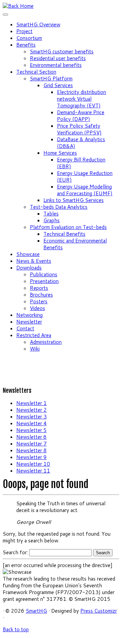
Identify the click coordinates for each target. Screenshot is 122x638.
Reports (39, 287)
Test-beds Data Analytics (58, 206)
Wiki (35, 348)
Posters (38, 301)
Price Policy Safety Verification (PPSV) (79, 129)
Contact (25, 328)
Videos (37, 308)
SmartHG (36, 610)
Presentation (44, 281)
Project (24, 31)
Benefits (26, 44)
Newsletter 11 (33, 470)
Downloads (29, 267)
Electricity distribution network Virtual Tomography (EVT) (81, 98)
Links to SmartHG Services (73, 200)
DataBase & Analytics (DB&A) (81, 143)
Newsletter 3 (31, 416)
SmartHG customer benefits (62, 51)
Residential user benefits (58, 58)
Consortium (29, 38)
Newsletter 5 (31, 430)
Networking (29, 314)
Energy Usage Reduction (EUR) (85, 176)
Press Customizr (98, 610)
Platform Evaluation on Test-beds (68, 227)
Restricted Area (33, 335)
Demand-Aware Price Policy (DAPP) (80, 116)
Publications (43, 274)
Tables (51, 213)
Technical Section (36, 71)
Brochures (41, 294)
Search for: (15, 552)
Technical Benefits (64, 233)
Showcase (28, 254)
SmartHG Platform (51, 78)
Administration (46, 342)
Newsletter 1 (31, 403)
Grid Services (58, 85)
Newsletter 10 (33, 463)
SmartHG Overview (38, 24)
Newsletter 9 (31, 457)
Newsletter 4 (31, 423)
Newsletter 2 (31, 409)
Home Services (60, 152)
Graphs (51, 220)
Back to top (16, 629)
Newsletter (29, 321)
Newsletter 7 (31, 443)
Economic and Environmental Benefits (75, 244)
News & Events (33, 260)
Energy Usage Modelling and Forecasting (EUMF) (85, 190)
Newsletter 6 (31, 436)
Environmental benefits (56, 65)
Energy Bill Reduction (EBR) (81, 163)
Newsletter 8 (31, 450)
